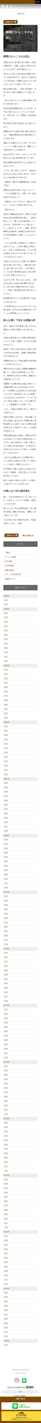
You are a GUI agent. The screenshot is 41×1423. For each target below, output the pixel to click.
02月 (6, 617)
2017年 (6, 1005)
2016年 (6, 1062)
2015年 (6, 1118)
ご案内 (7, 553)
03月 (6, 622)
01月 (6, 600)
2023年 (6, 665)
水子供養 (8, 561)
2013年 (6, 1231)
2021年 (6, 778)
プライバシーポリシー (21, 1369)
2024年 (6, 609)
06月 (6, 635)
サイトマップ (20, 1373)
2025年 (6, 595)
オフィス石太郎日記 (13, 574)
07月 (6, 639)
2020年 (6, 835)
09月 (6, 648)
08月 (6, 644)
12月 (6, 604)
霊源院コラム (10, 579)
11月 (6, 657)
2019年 (6, 892)
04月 (6, 626)
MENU (38, 2)
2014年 (6, 1175)
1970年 (6, 1340)
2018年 (6, 948)
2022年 (6, 722)
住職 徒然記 (9, 570)
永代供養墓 (9, 566)
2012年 (6, 1288)
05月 (6, 631)
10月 (6, 652)
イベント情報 (10, 557)
